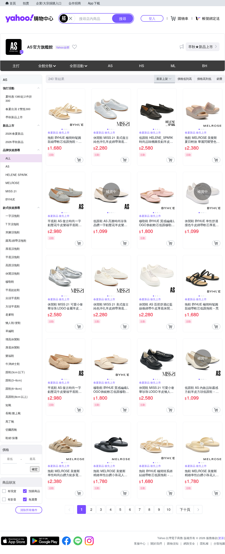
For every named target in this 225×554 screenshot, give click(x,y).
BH (204, 65)
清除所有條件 (28, 510)
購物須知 (172, 543)
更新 (221, 538)
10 (169, 509)
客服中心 (139, 543)
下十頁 (185, 509)
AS (110, 65)
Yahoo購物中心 (29, 18)
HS (141, 65)
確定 (35, 469)
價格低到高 (185, 79)
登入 (152, 18)
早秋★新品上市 (200, 46)
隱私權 (204, 543)
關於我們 (156, 543)
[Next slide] (82, 108)
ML (173, 65)
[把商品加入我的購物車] (79, 160)
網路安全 (189, 543)
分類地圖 (219, 543)
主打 (16, 65)
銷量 (219, 79)
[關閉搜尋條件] (70, 18)
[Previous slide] (49, 108)
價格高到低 (204, 79)
